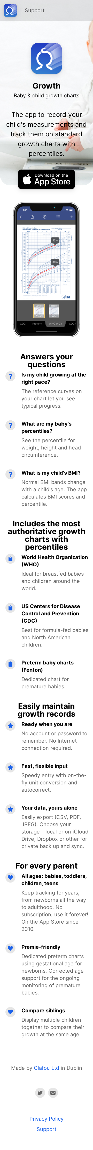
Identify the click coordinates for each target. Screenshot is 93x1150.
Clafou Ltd (46, 1068)
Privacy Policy (46, 1118)
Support (34, 10)
